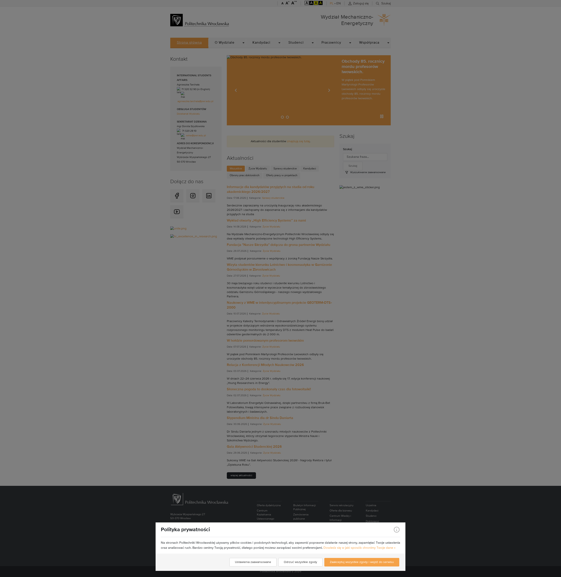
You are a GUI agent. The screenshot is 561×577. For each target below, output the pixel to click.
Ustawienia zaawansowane (253, 562)
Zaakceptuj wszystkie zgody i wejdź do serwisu (362, 562)
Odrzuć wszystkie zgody (300, 562)
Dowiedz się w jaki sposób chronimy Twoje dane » (359, 547)
